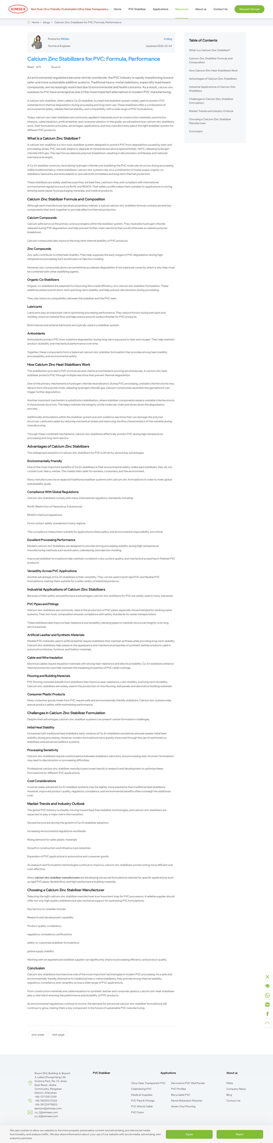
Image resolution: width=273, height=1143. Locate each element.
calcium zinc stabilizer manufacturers (65, 768)
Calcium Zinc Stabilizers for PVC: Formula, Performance (87, 22)
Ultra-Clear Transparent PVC (148, 1083)
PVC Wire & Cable (142, 1106)
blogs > (47, 22)
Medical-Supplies (141, 1094)
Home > (37, 22)
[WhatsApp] (267, 995)
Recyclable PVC (180, 1094)
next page (58, 1034)
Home (117, 9)
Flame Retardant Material (186, 1100)
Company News (236, 1088)
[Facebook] (267, 1014)
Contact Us (221, 9)
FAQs (229, 1083)
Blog (229, 1094)
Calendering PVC (141, 1088)
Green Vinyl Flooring (183, 1106)
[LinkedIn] (267, 1004)
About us (200, 9)
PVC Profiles (178, 1088)
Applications (160, 9)
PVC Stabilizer (137, 9)
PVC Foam (137, 1112)
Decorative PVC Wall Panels (188, 1083)
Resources (181, 9)
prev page (38, 1034)
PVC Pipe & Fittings (143, 1100)
